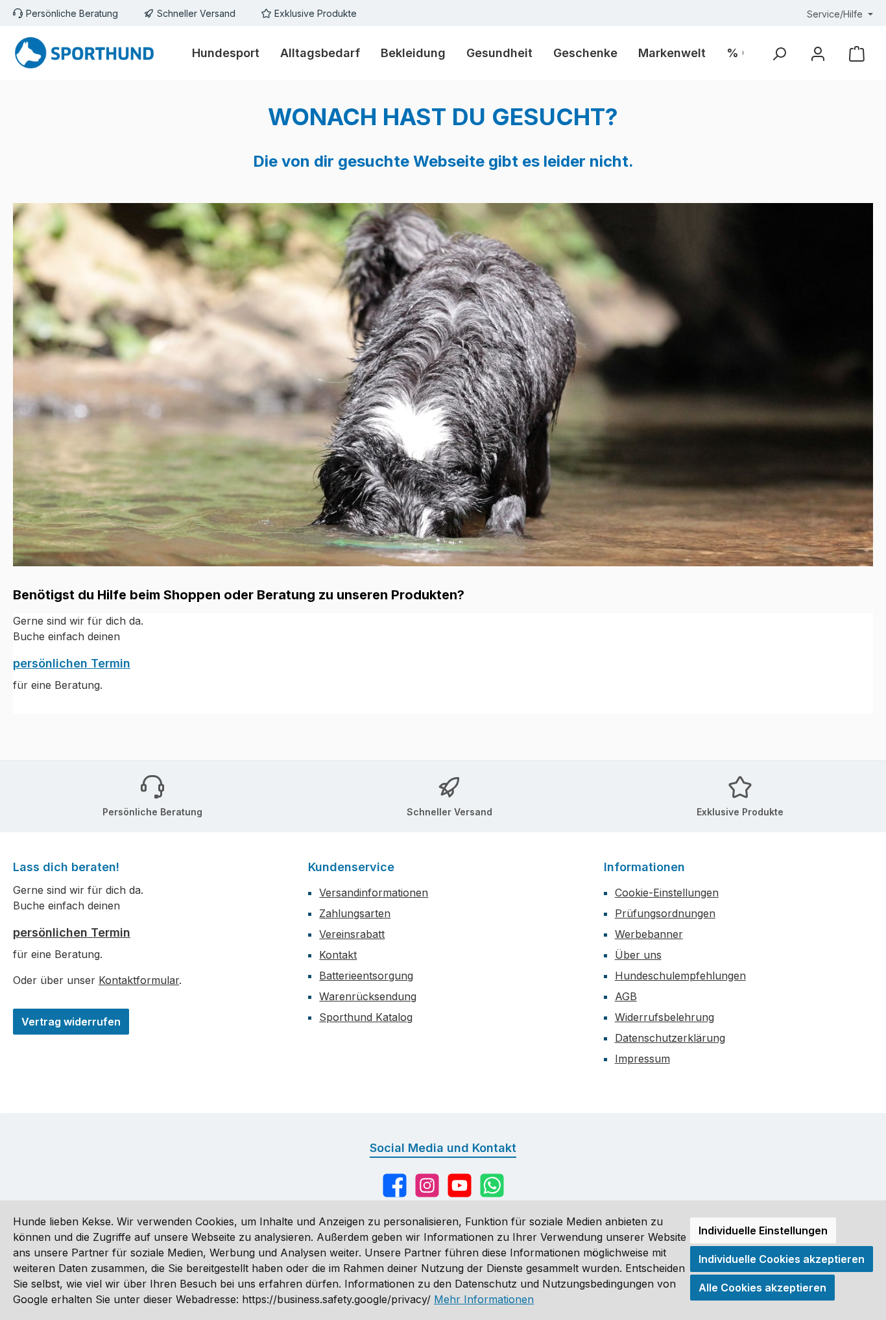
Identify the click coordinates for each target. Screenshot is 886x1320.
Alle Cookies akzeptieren (762, 1287)
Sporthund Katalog (366, 1017)
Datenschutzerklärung (670, 1037)
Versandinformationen (373, 892)
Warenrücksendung (367, 996)
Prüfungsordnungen (665, 913)
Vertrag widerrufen (71, 1021)
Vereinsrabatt (352, 934)
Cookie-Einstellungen (667, 892)
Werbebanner (649, 934)
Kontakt (338, 954)
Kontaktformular (139, 980)
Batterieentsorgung (366, 975)
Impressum (642, 1058)
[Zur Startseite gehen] (84, 53)
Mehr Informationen (484, 1299)
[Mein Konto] (818, 53)
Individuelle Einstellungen (763, 1230)
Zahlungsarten (354, 913)
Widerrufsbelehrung (664, 1017)
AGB (626, 996)
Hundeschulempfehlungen (680, 975)
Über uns (638, 954)
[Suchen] (779, 53)
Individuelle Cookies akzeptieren (782, 1259)
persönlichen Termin (71, 663)
